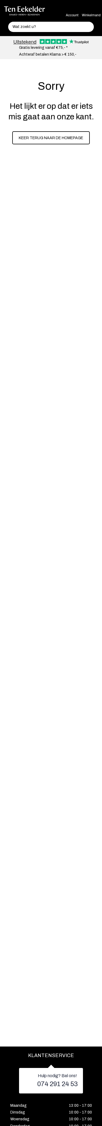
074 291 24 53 (57, 1083)
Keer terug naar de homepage (51, 138)
